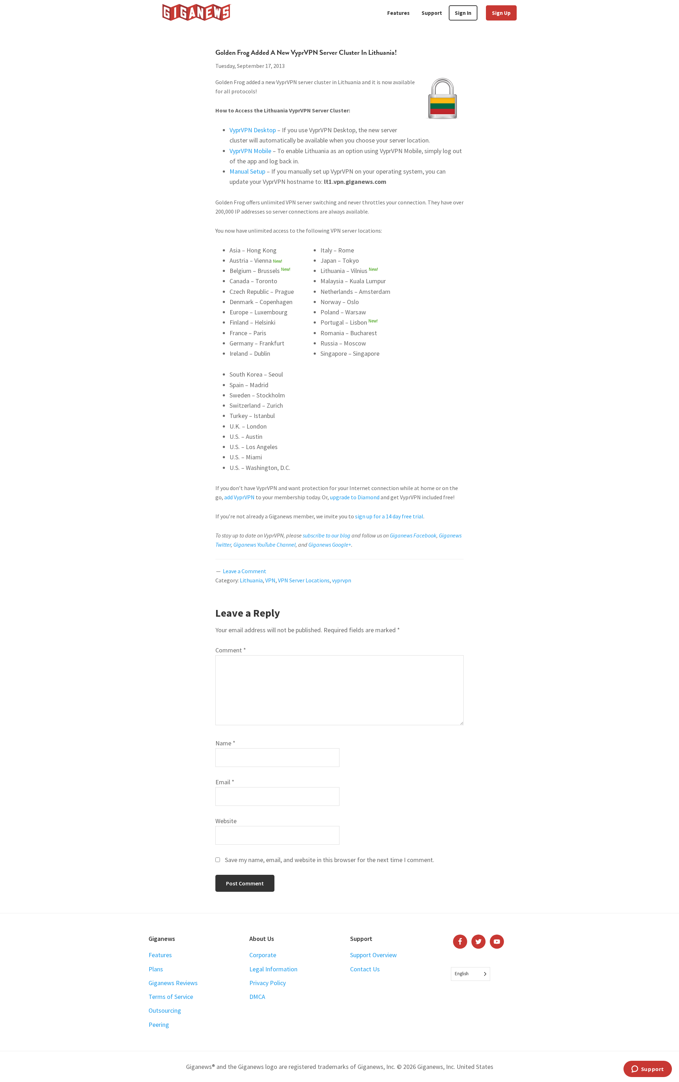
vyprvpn (341, 580)
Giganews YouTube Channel (264, 544)
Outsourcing (165, 1010)
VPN (270, 580)
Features (160, 955)
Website (226, 821)
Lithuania (251, 580)
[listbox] (470, 974)
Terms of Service (171, 997)
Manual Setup (247, 171)
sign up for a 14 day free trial (389, 516)
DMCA (257, 997)
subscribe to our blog (326, 535)
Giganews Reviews (173, 983)
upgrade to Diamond (354, 497)
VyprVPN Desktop (253, 130)
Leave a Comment (244, 571)
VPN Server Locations (304, 580)
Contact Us (365, 969)
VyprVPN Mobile (250, 151)
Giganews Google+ (329, 544)
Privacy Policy (267, 983)
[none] (470, 974)
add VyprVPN (239, 497)
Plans (156, 969)
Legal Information (273, 969)
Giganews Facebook (413, 535)
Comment (230, 650)
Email (224, 782)
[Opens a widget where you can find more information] (647, 1069)
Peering (159, 1024)
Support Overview (373, 955)
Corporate (262, 955)
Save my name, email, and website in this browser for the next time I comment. (329, 860)
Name (225, 743)
